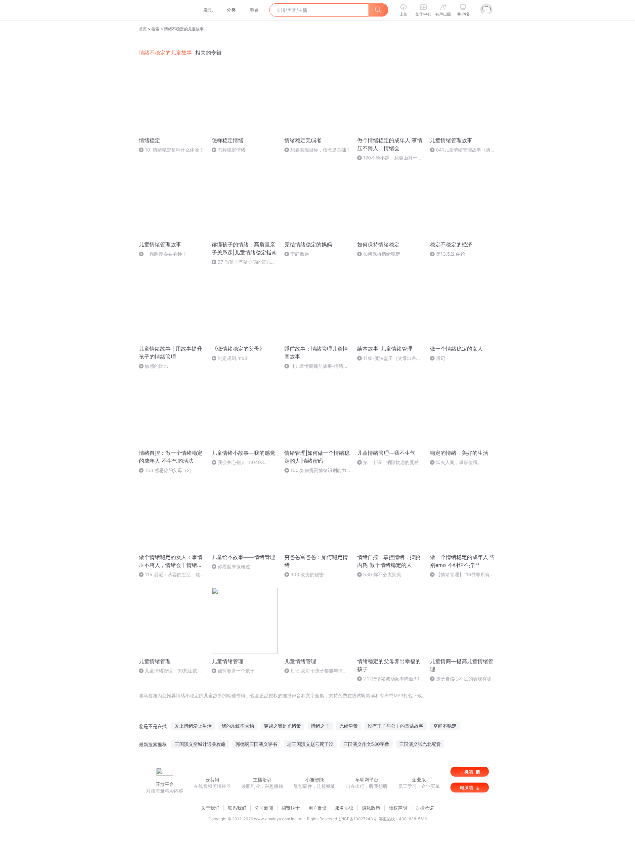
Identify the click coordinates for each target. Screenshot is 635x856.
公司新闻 (264, 808)
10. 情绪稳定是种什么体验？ (174, 149)
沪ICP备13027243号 (358, 818)
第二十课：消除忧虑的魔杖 (391, 462)
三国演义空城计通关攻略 (200, 744)
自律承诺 (424, 808)
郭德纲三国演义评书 (256, 744)
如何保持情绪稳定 (381, 254)
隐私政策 (371, 808)
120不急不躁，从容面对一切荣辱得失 (389, 158)
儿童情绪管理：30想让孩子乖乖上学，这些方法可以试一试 (171, 671)
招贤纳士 (290, 808)
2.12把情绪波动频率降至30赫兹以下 (388, 679)
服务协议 (344, 808)
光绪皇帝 (348, 726)
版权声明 (398, 808)
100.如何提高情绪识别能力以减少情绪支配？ (315, 470)
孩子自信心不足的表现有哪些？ (460, 679)
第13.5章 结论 (450, 254)
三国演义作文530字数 (366, 744)
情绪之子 (320, 726)
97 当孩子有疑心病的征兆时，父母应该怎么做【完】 (241, 262)
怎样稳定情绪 (231, 149)
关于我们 (210, 808)
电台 (254, 10)
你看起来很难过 (234, 566)
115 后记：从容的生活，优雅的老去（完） (172, 575)
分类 (231, 10)
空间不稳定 (444, 726)
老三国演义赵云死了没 (310, 744)
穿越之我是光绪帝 (282, 726)
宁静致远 (299, 254)
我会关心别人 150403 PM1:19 (238, 462)
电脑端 (467, 787)
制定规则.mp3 (232, 358)
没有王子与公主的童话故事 (395, 726)
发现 (208, 10)
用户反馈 (317, 808)
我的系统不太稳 (238, 726)
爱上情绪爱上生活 (193, 726)
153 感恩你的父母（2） (169, 470)
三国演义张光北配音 (420, 744)
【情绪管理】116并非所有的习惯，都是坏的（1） (462, 575)
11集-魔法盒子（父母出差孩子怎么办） (389, 358)
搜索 (155, 28)
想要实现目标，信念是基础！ (320, 149)
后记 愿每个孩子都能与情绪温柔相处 (315, 671)
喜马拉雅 (164, 10)
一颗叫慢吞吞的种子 (166, 254)
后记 (440, 358)
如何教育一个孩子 (236, 670)
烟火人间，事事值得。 (459, 462)
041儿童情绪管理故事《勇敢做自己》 (462, 150)
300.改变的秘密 (307, 574)
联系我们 (237, 808)
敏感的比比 (156, 366)
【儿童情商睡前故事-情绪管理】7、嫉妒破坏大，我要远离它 (316, 366)
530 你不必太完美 (382, 574)
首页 (143, 28)
